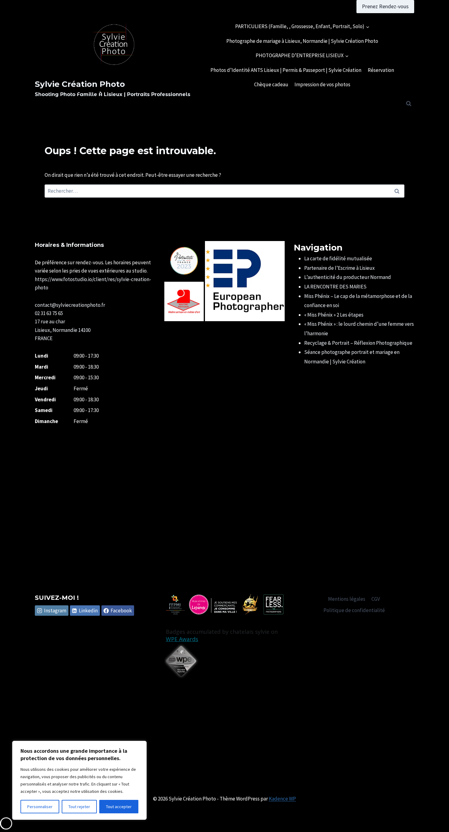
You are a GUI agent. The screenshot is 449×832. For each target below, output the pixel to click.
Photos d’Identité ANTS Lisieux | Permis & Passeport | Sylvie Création (285, 70)
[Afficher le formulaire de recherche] (408, 103)
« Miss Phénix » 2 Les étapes (333, 314)
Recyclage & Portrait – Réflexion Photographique (358, 343)
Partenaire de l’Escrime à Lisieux (339, 268)
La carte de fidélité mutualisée (338, 258)
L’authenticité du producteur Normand (347, 277)
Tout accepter (119, 806)
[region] (79, 780)
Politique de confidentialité (354, 610)
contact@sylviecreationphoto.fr (70, 305)
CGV (375, 599)
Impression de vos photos (322, 84)
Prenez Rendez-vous (385, 6)
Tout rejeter (79, 806)
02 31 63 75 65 (49, 313)
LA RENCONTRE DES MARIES (335, 286)
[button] (184, 260)
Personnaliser (40, 806)
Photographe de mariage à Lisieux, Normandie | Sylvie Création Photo (302, 41)
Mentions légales (346, 599)
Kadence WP (282, 798)
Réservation (381, 70)
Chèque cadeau (271, 84)
